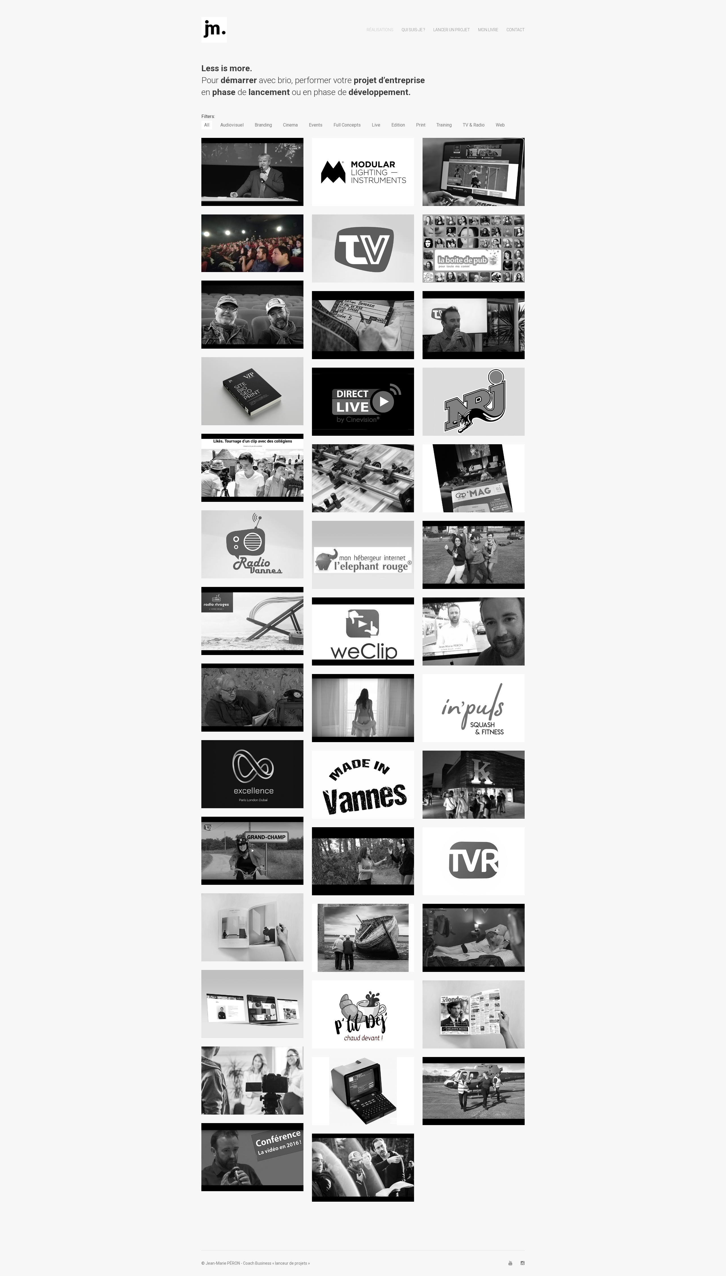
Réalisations (380, 30)
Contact (515, 30)
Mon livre (488, 30)
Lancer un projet (451, 30)
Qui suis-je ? (413, 30)
